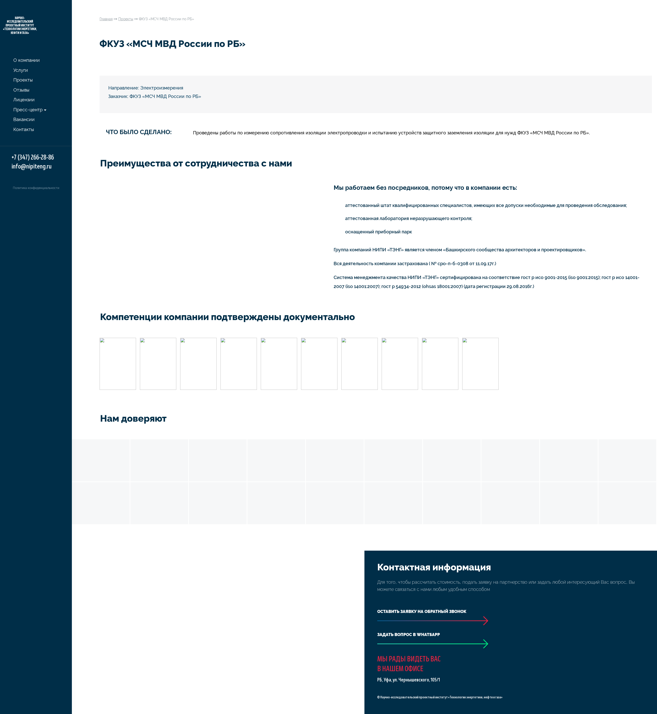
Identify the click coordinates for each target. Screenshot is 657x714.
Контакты (23, 129)
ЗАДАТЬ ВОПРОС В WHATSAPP (408, 634)
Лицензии (24, 99)
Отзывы (21, 90)
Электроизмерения (161, 88)
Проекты (23, 80)
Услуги (20, 70)
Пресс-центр (28, 109)
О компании (26, 60)
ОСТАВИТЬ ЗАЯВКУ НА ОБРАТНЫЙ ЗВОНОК (421, 611)
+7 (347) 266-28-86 (33, 157)
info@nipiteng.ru (32, 166)
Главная (106, 19)
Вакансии (24, 119)
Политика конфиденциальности (36, 188)
